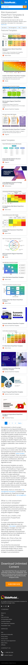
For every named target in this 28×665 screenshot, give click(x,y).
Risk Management (13, 27)
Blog (2, 615)
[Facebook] (6, 606)
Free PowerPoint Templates (8, 623)
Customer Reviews (5, 621)
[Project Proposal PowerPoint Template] (14, 383)
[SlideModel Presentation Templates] (9, 2)
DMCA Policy (4, 643)
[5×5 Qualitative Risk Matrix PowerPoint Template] (14, 197)
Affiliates (3, 645)
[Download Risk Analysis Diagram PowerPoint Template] (14, 92)
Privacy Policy (4, 636)
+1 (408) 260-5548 (8, 652)
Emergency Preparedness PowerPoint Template (12, 415)
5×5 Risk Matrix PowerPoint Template (12, 346)
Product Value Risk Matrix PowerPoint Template (12, 300)
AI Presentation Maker (6, 619)
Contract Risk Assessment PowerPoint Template (12, 230)
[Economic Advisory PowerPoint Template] (14, 314)
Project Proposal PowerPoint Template (12, 392)
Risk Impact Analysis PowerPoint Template (13, 129)
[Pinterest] (8, 606)
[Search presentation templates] (25, 6)
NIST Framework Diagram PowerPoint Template (12, 254)
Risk (19, 27)
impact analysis (20, 453)
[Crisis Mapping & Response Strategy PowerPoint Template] (14, 173)
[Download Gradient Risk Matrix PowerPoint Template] (14, 67)
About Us (3, 613)
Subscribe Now (14, 584)
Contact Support (8, 655)
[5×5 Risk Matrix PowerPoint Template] (14, 337)
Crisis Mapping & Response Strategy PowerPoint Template (12, 183)
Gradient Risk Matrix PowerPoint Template (13, 75)
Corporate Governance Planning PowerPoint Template (11, 368)
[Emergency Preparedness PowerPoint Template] (14, 405)
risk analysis (12, 526)
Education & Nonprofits (7, 634)
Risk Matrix (4, 27)
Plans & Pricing (5, 617)
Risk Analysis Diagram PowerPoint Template (11, 101)
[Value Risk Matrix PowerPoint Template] (14, 268)
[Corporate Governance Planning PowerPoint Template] (14, 359)
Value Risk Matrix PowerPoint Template (13, 277)
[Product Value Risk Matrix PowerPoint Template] (14, 290)
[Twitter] (3, 606)
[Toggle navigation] (26, 2)
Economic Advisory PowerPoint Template (13, 323)
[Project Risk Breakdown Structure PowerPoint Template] (14, 150)
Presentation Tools (5, 625)
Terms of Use (4, 638)
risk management (21, 495)
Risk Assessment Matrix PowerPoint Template (12, 49)
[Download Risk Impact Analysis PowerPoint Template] (14, 120)
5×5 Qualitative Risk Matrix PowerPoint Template (13, 206)
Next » (20, 423)
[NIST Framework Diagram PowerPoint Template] (14, 244)
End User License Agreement (8, 640)
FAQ (2, 632)
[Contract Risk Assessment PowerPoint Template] (14, 221)
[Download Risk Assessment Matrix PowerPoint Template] (14, 40)
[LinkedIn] (1, 606)
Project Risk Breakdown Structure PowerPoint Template (11, 159)
